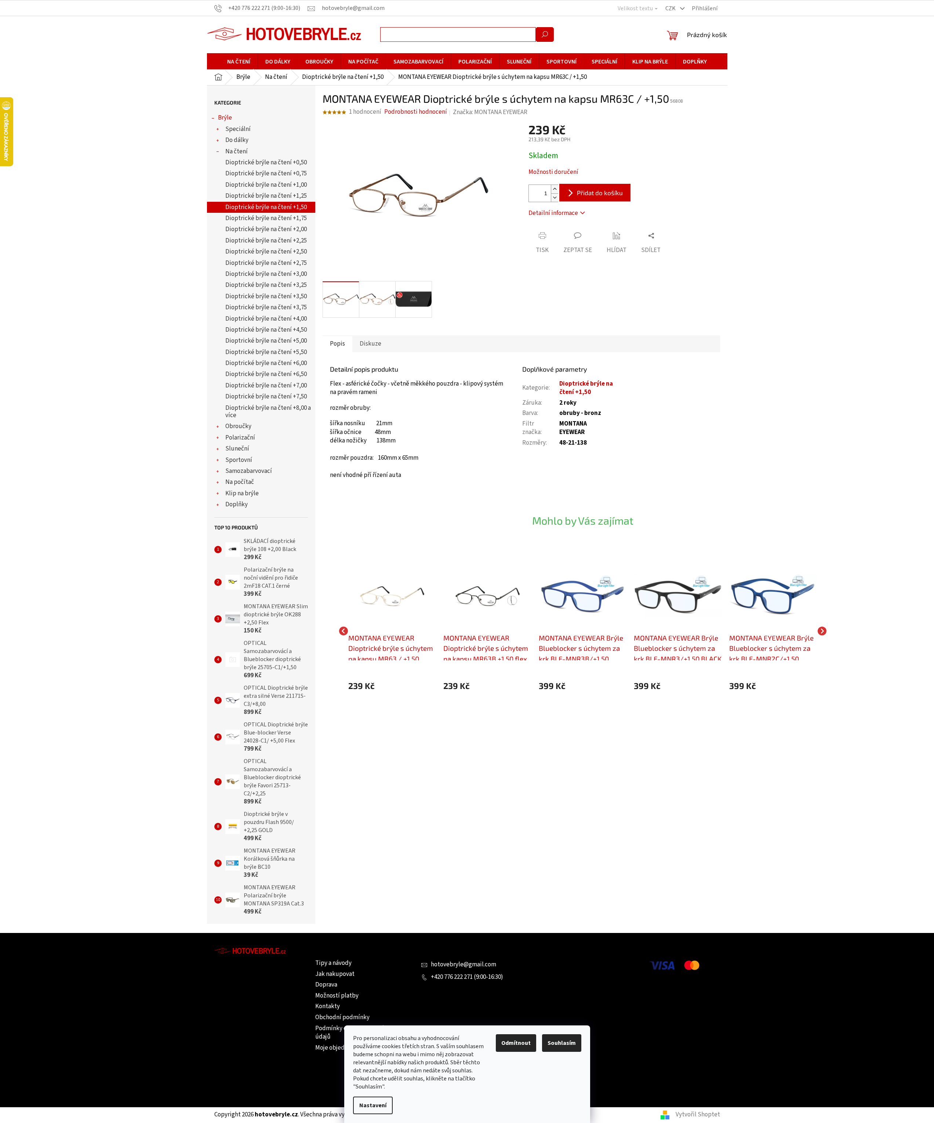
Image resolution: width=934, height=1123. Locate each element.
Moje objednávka (337, 1047)
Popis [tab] (337, 343)
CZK (671, 8)
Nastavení (372, 1105)
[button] (392, 686)
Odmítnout (516, 1043)
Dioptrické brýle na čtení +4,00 (266, 318)
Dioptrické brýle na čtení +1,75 (266, 218)
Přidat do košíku (600, 192)
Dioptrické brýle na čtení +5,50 (266, 352)
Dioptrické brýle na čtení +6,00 (266, 363)
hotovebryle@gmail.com (463, 964)
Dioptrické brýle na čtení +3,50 (266, 296)
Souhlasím (562, 1043)
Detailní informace (553, 213)
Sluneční (237, 448)
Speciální (238, 129)
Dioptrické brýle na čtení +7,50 (266, 396)
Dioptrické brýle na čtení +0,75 (266, 173)
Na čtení (236, 151)
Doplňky (236, 504)
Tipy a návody (333, 963)
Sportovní (238, 460)
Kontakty (327, 1006)
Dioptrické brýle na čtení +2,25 (266, 240)
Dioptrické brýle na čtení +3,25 (266, 285)
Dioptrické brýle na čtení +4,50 (266, 329)
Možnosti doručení (553, 172)
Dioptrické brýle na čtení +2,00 (266, 229)
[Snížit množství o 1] (554, 197)
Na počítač (239, 482)
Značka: (490, 112)
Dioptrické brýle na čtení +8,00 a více (268, 412)
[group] (392, 631)
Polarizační (240, 437)
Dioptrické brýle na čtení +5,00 (266, 340)
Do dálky (236, 140)
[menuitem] (239, 61)
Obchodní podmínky (342, 1017)
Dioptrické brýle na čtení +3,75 (266, 307)
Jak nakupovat (335, 974)
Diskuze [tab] (370, 343)
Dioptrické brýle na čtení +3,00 (266, 274)
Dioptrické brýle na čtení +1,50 (266, 207)
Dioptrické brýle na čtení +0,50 (266, 162)
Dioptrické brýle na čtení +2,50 (266, 251)
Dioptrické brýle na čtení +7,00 (266, 385)
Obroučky (238, 426)
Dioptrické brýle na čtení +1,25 (266, 196)
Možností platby (337, 995)
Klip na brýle (242, 493)
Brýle (225, 117)
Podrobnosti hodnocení (415, 112)
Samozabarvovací (248, 471)
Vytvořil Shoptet (698, 1114)
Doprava (326, 984)
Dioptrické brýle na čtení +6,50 (266, 374)
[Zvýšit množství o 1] (554, 189)
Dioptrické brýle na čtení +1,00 (266, 185)
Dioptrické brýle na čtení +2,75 (266, 263)
